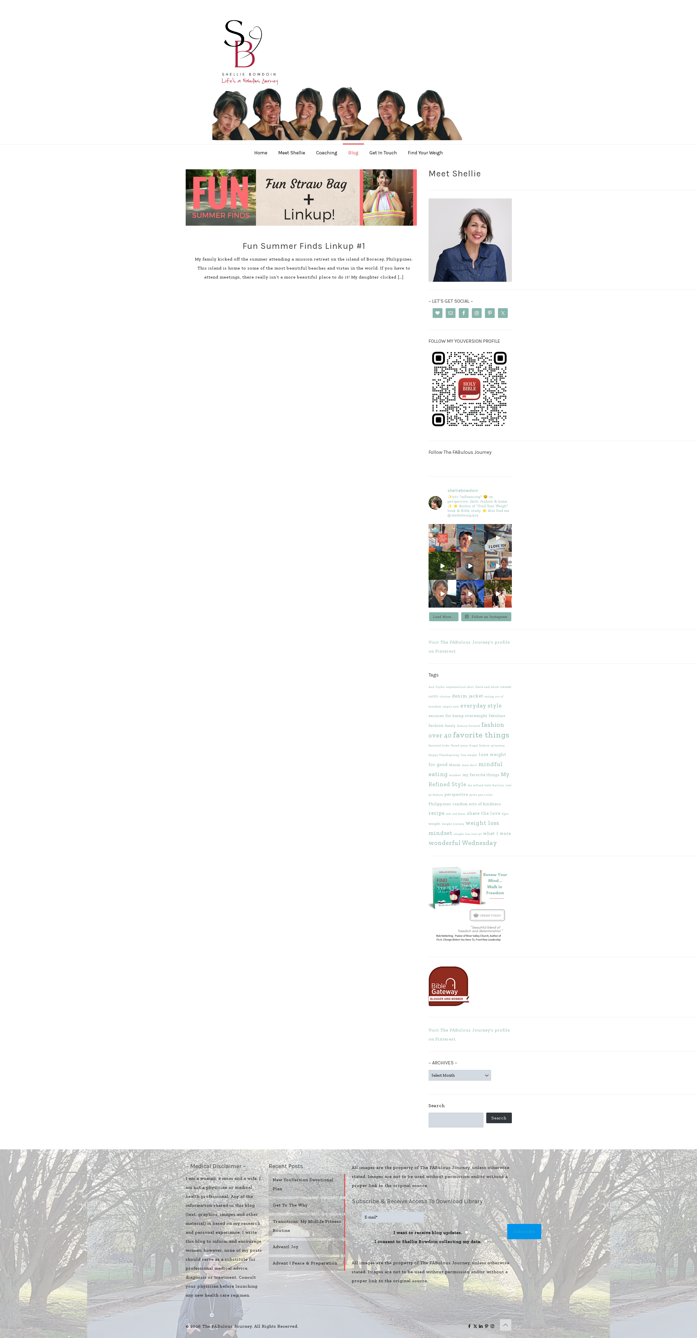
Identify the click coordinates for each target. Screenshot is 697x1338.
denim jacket (467, 696)
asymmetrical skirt (460, 687)
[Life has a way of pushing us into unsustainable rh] (442, 566)
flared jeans (459, 745)
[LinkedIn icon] (481, 1326)
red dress (459, 814)
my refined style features (486, 785)
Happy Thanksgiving (444, 755)
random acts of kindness (477, 803)
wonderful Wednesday (463, 843)
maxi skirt (469, 765)
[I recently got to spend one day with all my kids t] (470, 594)
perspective (456, 794)
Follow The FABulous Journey (460, 452)
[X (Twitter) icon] (475, 1326)
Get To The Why (290, 1205)
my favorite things (481, 774)
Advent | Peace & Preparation (305, 1263)
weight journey (453, 824)
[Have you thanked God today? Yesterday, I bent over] (442, 594)
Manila (455, 765)
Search (437, 1106)
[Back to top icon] (505, 1325)
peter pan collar (481, 795)
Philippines (440, 803)
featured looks (439, 745)
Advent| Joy (285, 1246)
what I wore (497, 833)
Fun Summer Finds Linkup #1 (304, 246)
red (448, 814)
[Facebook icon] (469, 1326)
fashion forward (468, 726)
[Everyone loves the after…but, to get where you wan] (498, 538)
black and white (487, 687)
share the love (483, 813)
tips (505, 814)
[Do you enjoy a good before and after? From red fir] (470, 566)
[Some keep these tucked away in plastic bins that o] (498, 566)
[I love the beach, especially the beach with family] (470, 538)
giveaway (498, 745)
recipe (437, 813)
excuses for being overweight (458, 715)
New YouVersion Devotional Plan (303, 1184)
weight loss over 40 (468, 834)
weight (435, 824)
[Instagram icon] (492, 1326)
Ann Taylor (437, 687)
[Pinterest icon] (487, 1326)
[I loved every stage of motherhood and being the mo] (498, 594)
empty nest (451, 706)
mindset (455, 775)
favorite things (481, 735)
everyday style (481, 705)
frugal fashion (479, 745)
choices (445, 696)
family (450, 726)
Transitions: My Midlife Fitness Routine (307, 1226)
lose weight (469, 755)
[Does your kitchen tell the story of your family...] (442, 538)
